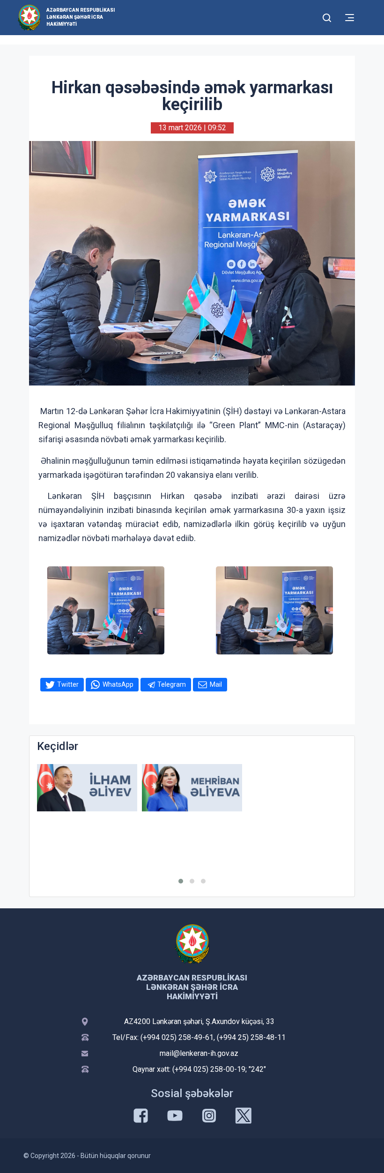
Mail (216, 684)
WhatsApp (118, 684)
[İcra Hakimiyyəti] (29, 17)
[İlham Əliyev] (87, 787)
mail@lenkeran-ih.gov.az (199, 1053)
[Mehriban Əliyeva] (192, 787)
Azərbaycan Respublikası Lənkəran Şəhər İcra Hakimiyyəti (80, 17)
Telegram (171, 684)
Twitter (68, 684)
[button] (180, 881)
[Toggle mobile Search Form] (327, 16)
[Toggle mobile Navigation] (349, 17)
